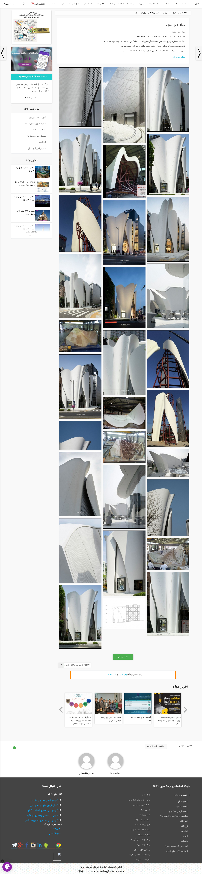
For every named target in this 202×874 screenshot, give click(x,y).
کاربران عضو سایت (142, 825)
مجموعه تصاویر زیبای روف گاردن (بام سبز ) (25, 169)
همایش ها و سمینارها (36, 136)
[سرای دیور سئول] (168, 131)
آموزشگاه (124, 4)
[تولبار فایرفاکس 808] (52, 846)
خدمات (187, 4)
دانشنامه (184, 841)
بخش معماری (182, 806)
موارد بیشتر (123, 657)
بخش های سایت (181, 795)
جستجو (24, 4)
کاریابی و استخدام (57, 4)
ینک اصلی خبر (179, 57)
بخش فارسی (55, 828)
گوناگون (42, 142)
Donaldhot (115, 773)
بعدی (185, 710)
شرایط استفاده (144, 835)
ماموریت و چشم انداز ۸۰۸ (139, 800)
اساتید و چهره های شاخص (35, 124)
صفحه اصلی (184, 12)
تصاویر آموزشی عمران (37, 148)
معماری (167, 4)
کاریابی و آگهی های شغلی (177, 851)
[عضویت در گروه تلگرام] (14, 846)
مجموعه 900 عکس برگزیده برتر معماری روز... (24, 198)
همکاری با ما (145, 815)
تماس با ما (145, 810)
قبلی (61, 710)
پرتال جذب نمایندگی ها (140, 840)
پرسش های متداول (142, 849)
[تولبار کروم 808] (58, 846)
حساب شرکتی (89, 4)
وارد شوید (123, 674)
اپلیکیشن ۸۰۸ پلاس (141, 805)
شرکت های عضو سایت (140, 830)
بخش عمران (183, 801)
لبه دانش (155, 4)
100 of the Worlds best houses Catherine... (24, 184)
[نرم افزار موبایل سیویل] (46, 846)
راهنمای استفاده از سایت (139, 854)
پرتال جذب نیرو (143, 845)
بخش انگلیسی (55, 833)
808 (197, 4)
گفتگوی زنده (39, 4)
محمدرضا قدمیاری (86, 773)
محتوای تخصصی (140, 4)
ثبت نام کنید (111, 674)
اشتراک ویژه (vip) (142, 820)
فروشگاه (112, 4)
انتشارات (184, 831)
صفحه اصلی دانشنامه (31, 98)
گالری (102, 4)
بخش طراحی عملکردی (178, 811)
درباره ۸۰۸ (146, 795)
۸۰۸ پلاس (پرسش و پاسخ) (176, 846)
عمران (177, 4)
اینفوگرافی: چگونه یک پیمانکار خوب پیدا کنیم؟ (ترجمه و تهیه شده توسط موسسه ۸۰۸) (110, 720)
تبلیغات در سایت (143, 860)
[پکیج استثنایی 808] (31, 43)
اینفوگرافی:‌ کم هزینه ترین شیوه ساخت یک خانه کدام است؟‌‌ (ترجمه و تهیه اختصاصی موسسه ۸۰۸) (138, 722)
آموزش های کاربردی (37, 117)
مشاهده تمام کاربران (155, 746)
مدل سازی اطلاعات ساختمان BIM (174, 816)
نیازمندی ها (74, 4)
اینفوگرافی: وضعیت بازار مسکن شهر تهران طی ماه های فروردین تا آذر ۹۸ (168, 720)
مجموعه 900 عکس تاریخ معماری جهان (25, 213)
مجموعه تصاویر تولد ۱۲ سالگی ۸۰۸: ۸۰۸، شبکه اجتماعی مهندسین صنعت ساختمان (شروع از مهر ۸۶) (78, 721)
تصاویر (167, 12)
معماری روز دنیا (155, 12)
